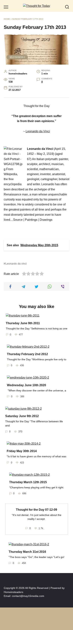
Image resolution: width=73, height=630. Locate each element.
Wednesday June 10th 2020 (26, 385)
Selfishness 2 (17, 57)
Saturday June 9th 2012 (22, 416)
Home (7, 19)
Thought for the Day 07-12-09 (36, 509)
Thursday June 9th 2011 (23, 323)
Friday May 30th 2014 (22, 451)
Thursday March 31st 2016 (27, 551)
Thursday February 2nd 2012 (27, 354)
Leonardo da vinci (16, 263)
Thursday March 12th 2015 (28, 482)
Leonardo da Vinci (38, 131)
